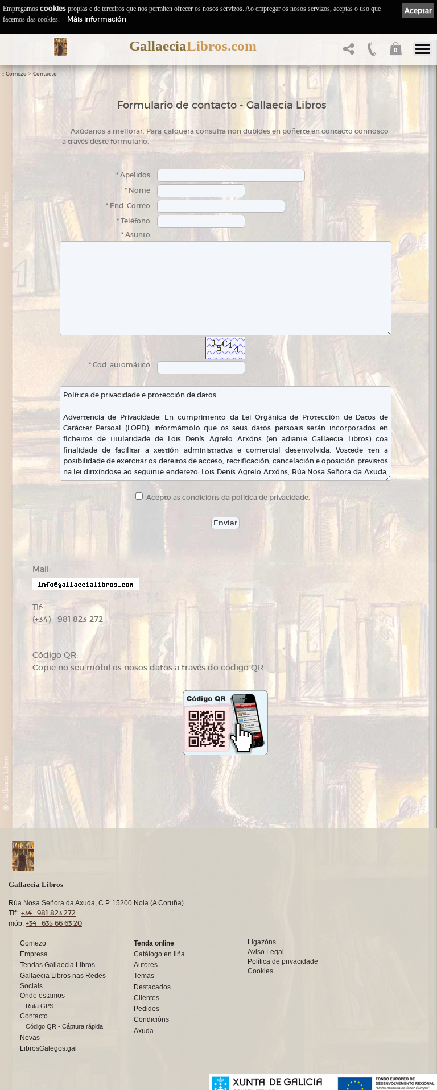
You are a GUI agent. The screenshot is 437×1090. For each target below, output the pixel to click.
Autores (146, 964)
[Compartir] (347, 52)
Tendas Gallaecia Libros (57, 964)
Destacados (152, 987)
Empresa (34, 954)
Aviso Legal (266, 951)
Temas (144, 975)
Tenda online (154, 943)
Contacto (45, 74)
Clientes (146, 997)
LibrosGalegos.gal (48, 1048)
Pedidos (146, 1008)
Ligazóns (262, 942)
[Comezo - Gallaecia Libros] (60, 46)
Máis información (96, 19)
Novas (30, 1037)
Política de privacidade (283, 961)
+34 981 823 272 (48, 913)
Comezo (16, 74)
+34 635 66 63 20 (54, 923)
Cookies (260, 971)
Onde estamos (42, 995)
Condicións (151, 1019)
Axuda (144, 1030)
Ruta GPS (39, 1005)
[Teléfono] (370, 52)
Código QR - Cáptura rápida (64, 1026)
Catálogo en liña (159, 954)
